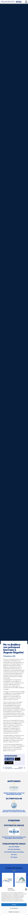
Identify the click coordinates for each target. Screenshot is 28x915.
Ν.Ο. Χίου (14, 854)
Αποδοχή (14, 904)
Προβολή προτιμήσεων (14, 912)
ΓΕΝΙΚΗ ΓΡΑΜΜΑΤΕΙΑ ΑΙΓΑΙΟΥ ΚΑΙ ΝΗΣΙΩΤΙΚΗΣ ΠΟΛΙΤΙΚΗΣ (14, 794)
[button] (26, 889)
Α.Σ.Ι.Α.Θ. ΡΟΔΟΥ (14, 846)
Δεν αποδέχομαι (14, 908)
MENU (26, 2)
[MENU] (26, 1)
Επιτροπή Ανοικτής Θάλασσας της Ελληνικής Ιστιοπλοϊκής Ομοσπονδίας (14, 811)
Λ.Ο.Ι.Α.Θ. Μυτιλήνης (14, 849)
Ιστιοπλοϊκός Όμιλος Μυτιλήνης (14, 852)
